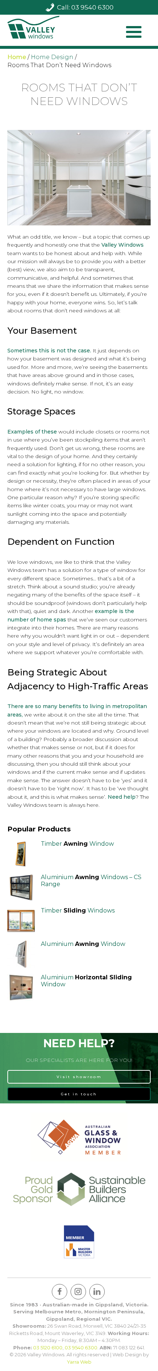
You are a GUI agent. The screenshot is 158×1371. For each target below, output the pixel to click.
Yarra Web (79, 1362)
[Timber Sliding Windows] (21, 921)
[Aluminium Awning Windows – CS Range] (21, 887)
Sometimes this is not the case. (49, 350)
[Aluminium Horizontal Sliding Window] (21, 987)
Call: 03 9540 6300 (85, 7)
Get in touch (79, 1094)
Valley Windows (122, 245)
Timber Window (77, 843)
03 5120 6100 (47, 1347)
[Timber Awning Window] (21, 854)
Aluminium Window (83, 943)
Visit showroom (79, 1076)
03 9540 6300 (81, 1347)
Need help (122, 797)
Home (16, 57)
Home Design (52, 57)
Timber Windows (78, 910)
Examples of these (32, 431)
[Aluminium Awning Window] (21, 954)
